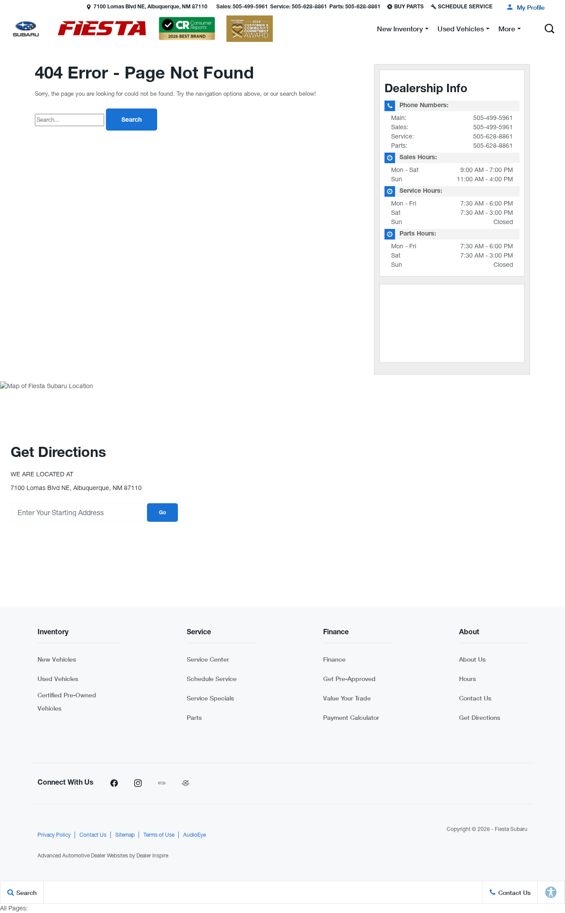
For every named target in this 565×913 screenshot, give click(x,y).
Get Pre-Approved (349, 678)
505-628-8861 (493, 136)
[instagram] (137, 783)
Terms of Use (158, 835)
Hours (467, 678)
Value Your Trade (347, 698)
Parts (194, 717)
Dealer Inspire (152, 856)
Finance (334, 659)
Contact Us (475, 698)
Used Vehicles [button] (460, 30)
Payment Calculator (351, 717)
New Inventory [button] (400, 30)
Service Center (208, 659)
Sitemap (125, 835)
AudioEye (194, 835)
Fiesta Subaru (511, 829)
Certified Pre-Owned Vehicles (67, 701)
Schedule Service (212, 678)
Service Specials (210, 698)
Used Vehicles (58, 678)
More (507, 30)
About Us (472, 659)
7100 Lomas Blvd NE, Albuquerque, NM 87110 (150, 7)
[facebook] (114, 783)
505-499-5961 (493, 117)
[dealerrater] (185, 783)
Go (162, 513)
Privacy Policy (54, 835)
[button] (7, 6)
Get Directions (479, 717)
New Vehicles (57, 659)
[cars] (161, 783)
